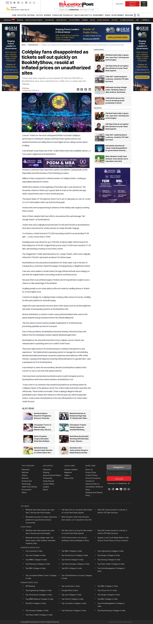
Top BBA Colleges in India (107, 599)
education (26, 469)
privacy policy (90, 472)
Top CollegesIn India (72, 551)
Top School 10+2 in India (107, 590)
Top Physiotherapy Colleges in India (111, 610)
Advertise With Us (92, 484)
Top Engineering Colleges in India (39, 590)
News (24, 45)
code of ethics (91, 475)
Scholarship (47, 478)
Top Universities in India (71, 586)
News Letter (69, 478)
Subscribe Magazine (132, 4)
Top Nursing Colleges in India (37, 610)
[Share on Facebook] (86, 89)
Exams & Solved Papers (52, 475)
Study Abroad (48, 481)
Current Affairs (48, 484)
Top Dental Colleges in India (72, 599)
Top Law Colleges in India (71, 595)
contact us (89, 481)
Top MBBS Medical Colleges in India (39, 599)
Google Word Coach (70, 590)
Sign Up (143, 4)
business (25, 478)
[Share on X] (81, 89)
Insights (46, 487)
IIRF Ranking (30, 586)
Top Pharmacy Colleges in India (74, 610)
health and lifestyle (29, 487)
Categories (118, 467)
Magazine (68, 472)
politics (24, 475)
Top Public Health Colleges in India (39, 615)
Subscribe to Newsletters (117, 483)
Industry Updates (71, 469)
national (25, 472)
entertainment (33, 45)
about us (89, 469)
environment (26, 490)
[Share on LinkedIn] (90, 89)
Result (45, 490)
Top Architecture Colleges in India (39, 595)
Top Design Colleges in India (109, 595)
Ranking (46, 472)
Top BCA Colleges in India (36, 603)
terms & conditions (93, 478)
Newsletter (119, 4)
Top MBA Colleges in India (108, 586)
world (24, 492)
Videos (67, 475)
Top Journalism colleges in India (74, 603)
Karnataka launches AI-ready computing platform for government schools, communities (41, 520)
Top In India (34, 551)
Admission (47, 469)
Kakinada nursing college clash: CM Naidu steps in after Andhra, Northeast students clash (40, 540)
